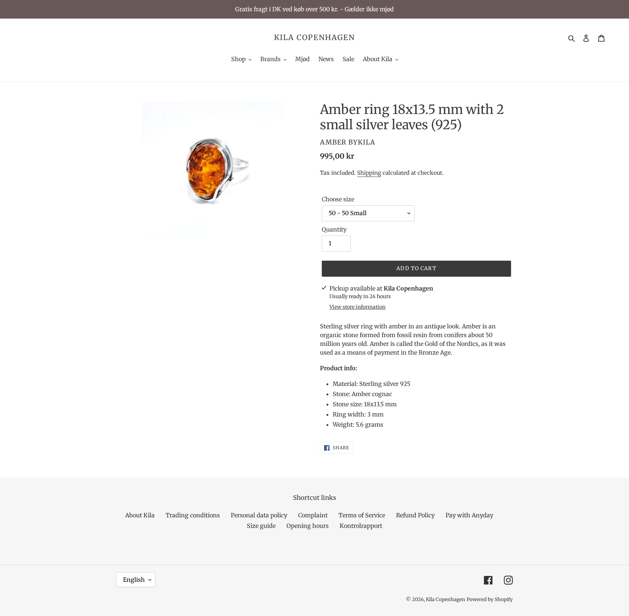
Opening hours (307, 525)
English (134, 579)
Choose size (338, 199)
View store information (357, 307)
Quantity (334, 229)
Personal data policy (259, 515)
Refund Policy (415, 515)
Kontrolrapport (361, 525)
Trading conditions (193, 515)
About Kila (140, 515)
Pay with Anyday (469, 515)
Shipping (369, 172)
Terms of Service (362, 515)
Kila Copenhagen (314, 37)
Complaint (313, 515)
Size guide (261, 525)
